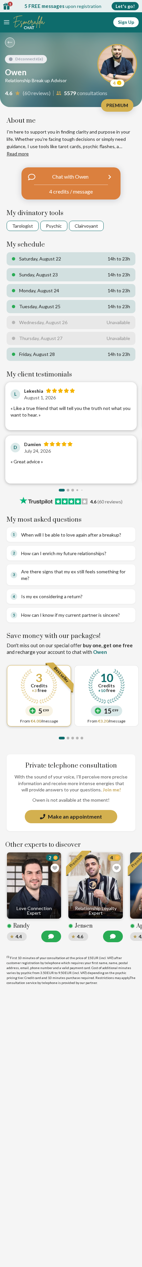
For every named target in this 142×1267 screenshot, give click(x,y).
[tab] (62, 490)
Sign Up (126, 22)
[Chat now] (51, 936)
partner (91, 983)
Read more (18, 153)
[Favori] (55, 868)
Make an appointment (75, 816)
